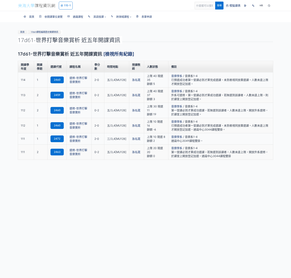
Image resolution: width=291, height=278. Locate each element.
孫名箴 (136, 79)
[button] (97, 17)
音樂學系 (176, 76)
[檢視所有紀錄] (118, 54)
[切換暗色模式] (269, 5)
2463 (57, 151)
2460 (57, 79)
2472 (57, 138)
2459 (57, 94)
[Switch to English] (253, 5)
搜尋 (219, 5)
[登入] (245, 5)
